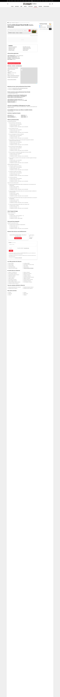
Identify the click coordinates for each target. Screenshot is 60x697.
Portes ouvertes (11, 50)
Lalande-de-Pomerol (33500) (12, 268)
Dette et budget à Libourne (12, 280)
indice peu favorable (22, 100)
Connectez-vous (26, 248)
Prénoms (40, 6)
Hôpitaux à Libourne (27, 278)
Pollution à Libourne (27, 274)
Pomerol (13, 32)
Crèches (9, 294)
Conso (12, 6)
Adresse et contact (12, 48)
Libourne (17, 22)
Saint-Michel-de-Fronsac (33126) (29, 264)
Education (30, 6)
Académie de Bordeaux (16, 58)
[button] (21, 68)
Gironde (13, 22)
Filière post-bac (26, 49)
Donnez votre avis (15, 63)
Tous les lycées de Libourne (12, 79)
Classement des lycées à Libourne (13, 274)
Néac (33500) (26, 265)
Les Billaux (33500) (26, 263)
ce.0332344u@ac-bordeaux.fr (14, 75)
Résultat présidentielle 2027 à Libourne (14, 287)
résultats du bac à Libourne (17, 89)
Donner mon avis (18, 238)
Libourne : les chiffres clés (12, 272)
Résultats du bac (11, 49)
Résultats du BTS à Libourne (28, 288)
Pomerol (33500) (10, 263)
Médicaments (26, 293)
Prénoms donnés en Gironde (28, 279)
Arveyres (21, 32)
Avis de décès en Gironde (12, 279)
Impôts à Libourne (11, 278)
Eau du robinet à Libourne (12, 273)
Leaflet (36, 83)
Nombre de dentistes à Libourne (29, 277)
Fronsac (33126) (10, 264)
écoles (35, 6)
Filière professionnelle (27, 48)
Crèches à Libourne (11, 277)
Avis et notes (26, 50)
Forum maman (46, 6)
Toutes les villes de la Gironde (28, 268)
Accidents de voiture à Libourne (13, 283)
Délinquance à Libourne (27, 273)
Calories (25, 292)
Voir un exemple (49, 25)
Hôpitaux (25, 294)
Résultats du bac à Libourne (12, 288)
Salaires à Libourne (27, 272)
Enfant (25, 6)
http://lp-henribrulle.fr (14, 77)
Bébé (21, 6)
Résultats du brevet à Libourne (28, 287)
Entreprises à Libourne (27, 280)
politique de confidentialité (18, 257)
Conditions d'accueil (27, 46)
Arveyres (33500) (11, 265)
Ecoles (10, 22)
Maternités (10, 293)
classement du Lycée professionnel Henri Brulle (20, 88)
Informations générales (13, 46)
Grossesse (17, 6)
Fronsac (17, 32)
